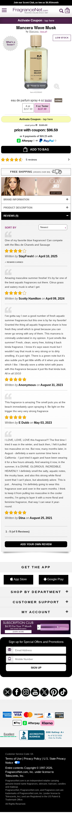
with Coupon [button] (29, 130)
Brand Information (16, 199)
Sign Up (36, 667)
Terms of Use (13, 758)
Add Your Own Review (36, 544)
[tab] (36, 200)
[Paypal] (49, 715)
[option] (28, 107)
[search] (61, 10)
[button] (4, 10)
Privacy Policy (32, 758)
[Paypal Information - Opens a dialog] (47, 140)
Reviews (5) (11, 215)
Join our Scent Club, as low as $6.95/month (36, 2)
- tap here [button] (36, 20)
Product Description (18, 207)
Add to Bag (39, 149)
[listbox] (36, 108)
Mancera (34, 31)
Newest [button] (44, 227)
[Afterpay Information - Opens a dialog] (26, 141)
